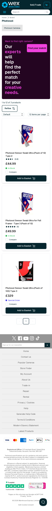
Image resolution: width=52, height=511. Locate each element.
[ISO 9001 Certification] (37, 486)
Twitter (14, 338)
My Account (26, 374)
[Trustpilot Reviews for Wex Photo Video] (15, 485)
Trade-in (26, 385)
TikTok (38, 338)
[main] (26, 171)
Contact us (26, 357)
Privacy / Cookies (26, 402)
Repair (26, 391)
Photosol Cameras (12, 28)
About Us (26, 380)
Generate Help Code (26, 414)
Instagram (32, 338)
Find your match (37, 48)
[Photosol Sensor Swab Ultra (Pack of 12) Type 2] (26, 136)
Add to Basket (24, 178)
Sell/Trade (35, 5)
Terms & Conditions (26, 420)
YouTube (26, 338)
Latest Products (26, 431)
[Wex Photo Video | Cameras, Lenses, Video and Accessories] (11, 5)
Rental (26, 397)
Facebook (20, 338)
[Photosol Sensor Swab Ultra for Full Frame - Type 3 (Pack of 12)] (26, 203)
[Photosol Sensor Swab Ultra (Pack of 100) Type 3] (26, 271)
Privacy (23, 496)
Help (26, 408)
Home (4, 18)
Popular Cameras (26, 362)
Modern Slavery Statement (26, 425)
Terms (29, 496)
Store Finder (26, 368)
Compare (13, 172)
